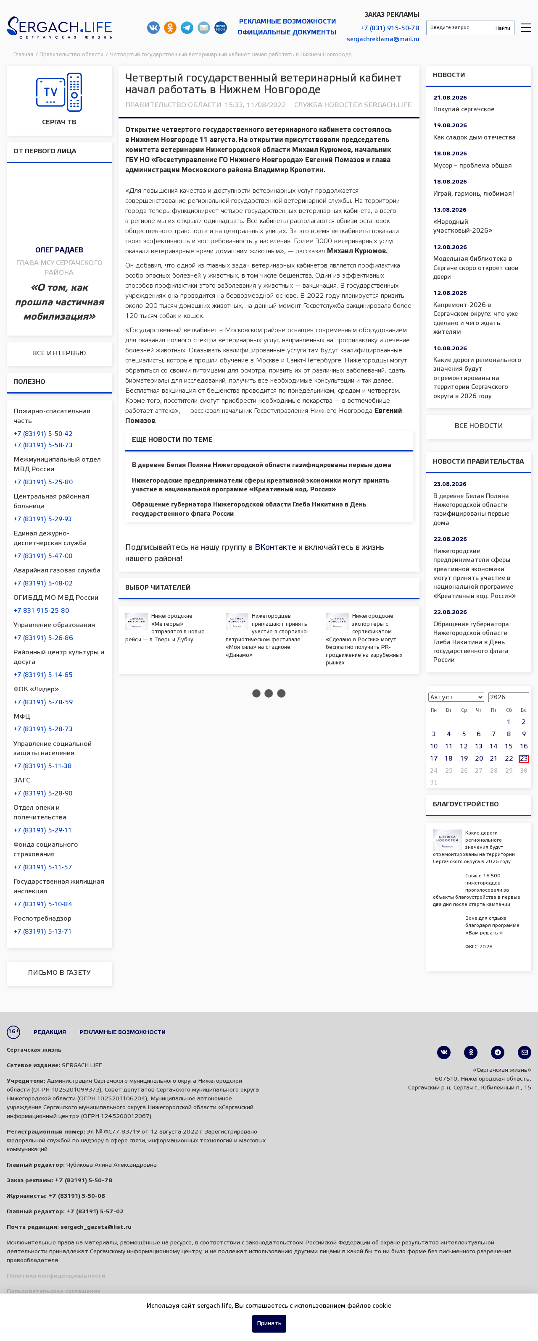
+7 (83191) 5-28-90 (42, 794)
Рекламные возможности (287, 22)
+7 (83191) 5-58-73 (43, 446)
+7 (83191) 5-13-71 (42, 932)
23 (524, 759)
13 (479, 747)
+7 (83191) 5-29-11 (42, 831)
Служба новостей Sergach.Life (352, 105)
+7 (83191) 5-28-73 (43, 729)
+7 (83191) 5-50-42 (43, 434)
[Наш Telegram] (497, 1052)
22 (509, 759)
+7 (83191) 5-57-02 (95, 1212)
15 (509, 747)
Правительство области (173, 105)
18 (449, 759)
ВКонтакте (275, 547)
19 (464, 759)
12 (464, 747)
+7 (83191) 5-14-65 (43, 675)
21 (494, 759)
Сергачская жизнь (59, 28)
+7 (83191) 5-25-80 (43, 482)
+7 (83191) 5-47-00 (42, 556)
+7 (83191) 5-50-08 (76, 1196)
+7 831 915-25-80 (41, 611)
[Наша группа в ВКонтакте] (444, 1052)
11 (449, 747)
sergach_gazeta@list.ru (204, 27)
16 (524, 747)
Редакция (50, 1032)
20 (479, 759)
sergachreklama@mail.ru (383, 39)
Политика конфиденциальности (56, 1276)
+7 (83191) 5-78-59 (43, 703)
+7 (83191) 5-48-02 (43, 584)
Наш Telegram (187, 27)
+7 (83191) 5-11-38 (42, 766)
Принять (269, 1323)
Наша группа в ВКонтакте (153, 27)
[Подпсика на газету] (524, 1052)
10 (434, 747)
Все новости (478, 426)
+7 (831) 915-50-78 (389, 28)
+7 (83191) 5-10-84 (42, 905)
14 (494, 747)
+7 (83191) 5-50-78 (83, 1181)
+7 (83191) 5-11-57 (42, 868)
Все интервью (59, 353)
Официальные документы (286, 33)
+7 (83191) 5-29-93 (42, 519)
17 (434, 759)
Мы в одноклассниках (170, 27)
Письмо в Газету (59, 973)
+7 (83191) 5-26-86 (43, 638)
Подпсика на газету (220, 27)
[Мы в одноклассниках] (470, 1052)
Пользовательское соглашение (53, 1291)
